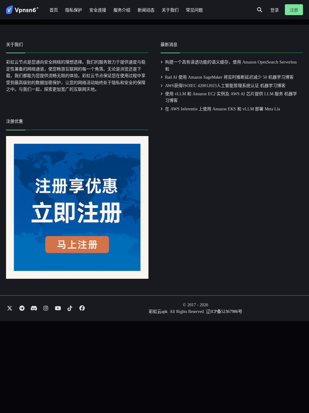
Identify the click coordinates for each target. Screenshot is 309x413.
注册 (294, 10)
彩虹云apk (158, 311)
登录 (274, 10)
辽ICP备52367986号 (224, 311)
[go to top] (292, 391)
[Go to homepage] (22, 9)
